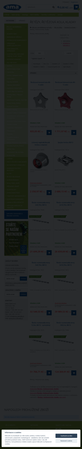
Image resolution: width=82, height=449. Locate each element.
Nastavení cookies (66, 441)
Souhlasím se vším (66, 436)
